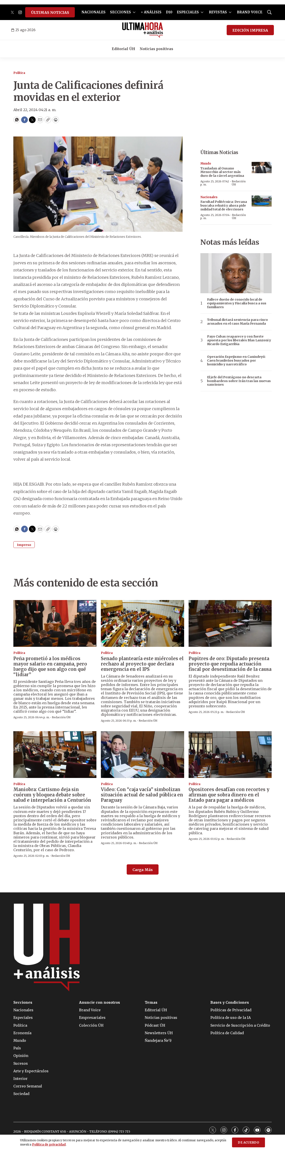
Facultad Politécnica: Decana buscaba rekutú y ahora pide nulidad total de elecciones (223, 205)
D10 (169, 12)
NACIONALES (93, 12)
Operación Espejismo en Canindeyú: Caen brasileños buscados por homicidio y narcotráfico (236, 360)
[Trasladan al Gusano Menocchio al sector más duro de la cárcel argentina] (262, 167)
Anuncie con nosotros (99, 1002)
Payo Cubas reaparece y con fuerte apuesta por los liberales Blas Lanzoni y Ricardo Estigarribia (239, 340)
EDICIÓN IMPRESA (250, 30)
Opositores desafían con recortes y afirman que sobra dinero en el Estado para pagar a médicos (229, 795)
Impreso (24, 545)
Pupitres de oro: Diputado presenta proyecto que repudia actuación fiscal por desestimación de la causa (230, 664)
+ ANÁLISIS (151, 12)
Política (19, 73)
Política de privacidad (49, 1144)
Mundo (205, 163)
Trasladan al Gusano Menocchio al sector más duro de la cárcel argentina (222, 172)
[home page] (142, 30)
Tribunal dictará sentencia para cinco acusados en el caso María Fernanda (237, 322)
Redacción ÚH (239, 183)
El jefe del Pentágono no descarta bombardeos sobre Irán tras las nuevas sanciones (239, 381)
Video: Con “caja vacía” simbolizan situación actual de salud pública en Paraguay (142, 795)
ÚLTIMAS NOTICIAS (50, 12)
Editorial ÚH (123, 49)
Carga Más (142, 869)
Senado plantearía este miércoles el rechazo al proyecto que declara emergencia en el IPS (142, 664)
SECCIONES (120, 12)
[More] (134, 12)
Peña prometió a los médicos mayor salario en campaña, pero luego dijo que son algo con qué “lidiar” (50, 666)
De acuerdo (248, 1142)
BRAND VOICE (249, 12)
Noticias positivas (156, 49)
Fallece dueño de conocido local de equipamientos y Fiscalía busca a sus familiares (236, 303)
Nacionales (209, 197)
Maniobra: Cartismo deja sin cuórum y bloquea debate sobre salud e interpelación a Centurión (52, 795)
